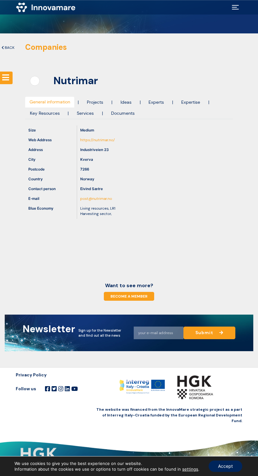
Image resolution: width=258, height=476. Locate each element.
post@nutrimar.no (96, 198)
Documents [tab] (123, 113)
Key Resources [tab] (45, 113)
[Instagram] (60, 389)
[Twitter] (54, 389)
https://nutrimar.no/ (97, 140)
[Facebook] (47, 389)
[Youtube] (74, 389)
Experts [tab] (156, 102)
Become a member (129, 296)
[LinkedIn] (67, 389)
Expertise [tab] (190, 102)
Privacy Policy (31, 375)
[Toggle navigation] (235, 7)
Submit (205, 332)
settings (190, 469)
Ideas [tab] (126, 102)
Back (9, 47)
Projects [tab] (95, 102)
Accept (225, 466)
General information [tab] (50, 102)
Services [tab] (85, 113)
